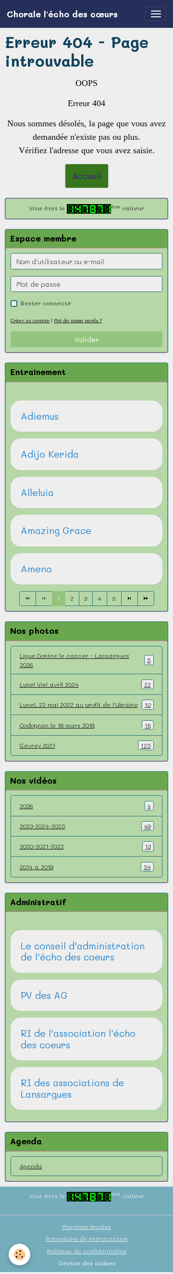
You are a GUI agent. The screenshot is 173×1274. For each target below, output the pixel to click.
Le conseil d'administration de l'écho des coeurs (83, 951)
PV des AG (44, 995)
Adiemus (40, 416)
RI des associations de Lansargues (72, 1088)
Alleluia (37, 492)
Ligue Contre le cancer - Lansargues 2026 (85, 660)
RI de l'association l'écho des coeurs (78, 1039)
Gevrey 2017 (85, 745)
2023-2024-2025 (85, 826)
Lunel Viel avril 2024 (85, 684)
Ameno (36, 569)
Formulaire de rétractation (87, 1238)
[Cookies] (19, 1254)
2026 (85, 806)
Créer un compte (30, 320)
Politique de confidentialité (86, 1251)
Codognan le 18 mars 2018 (85, 725)
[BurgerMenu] (155, 14)
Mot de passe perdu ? (78, 320)
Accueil (86, 175)
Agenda (31, 1166)
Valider (86, 339)
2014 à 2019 (85, 867)
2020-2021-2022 (85, 846)
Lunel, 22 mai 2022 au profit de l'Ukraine (85, 704)
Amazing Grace (56, 530)
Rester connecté (46, 303)
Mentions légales (86, 1226)
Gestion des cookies (86, 1263)
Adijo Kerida (50, 454)
